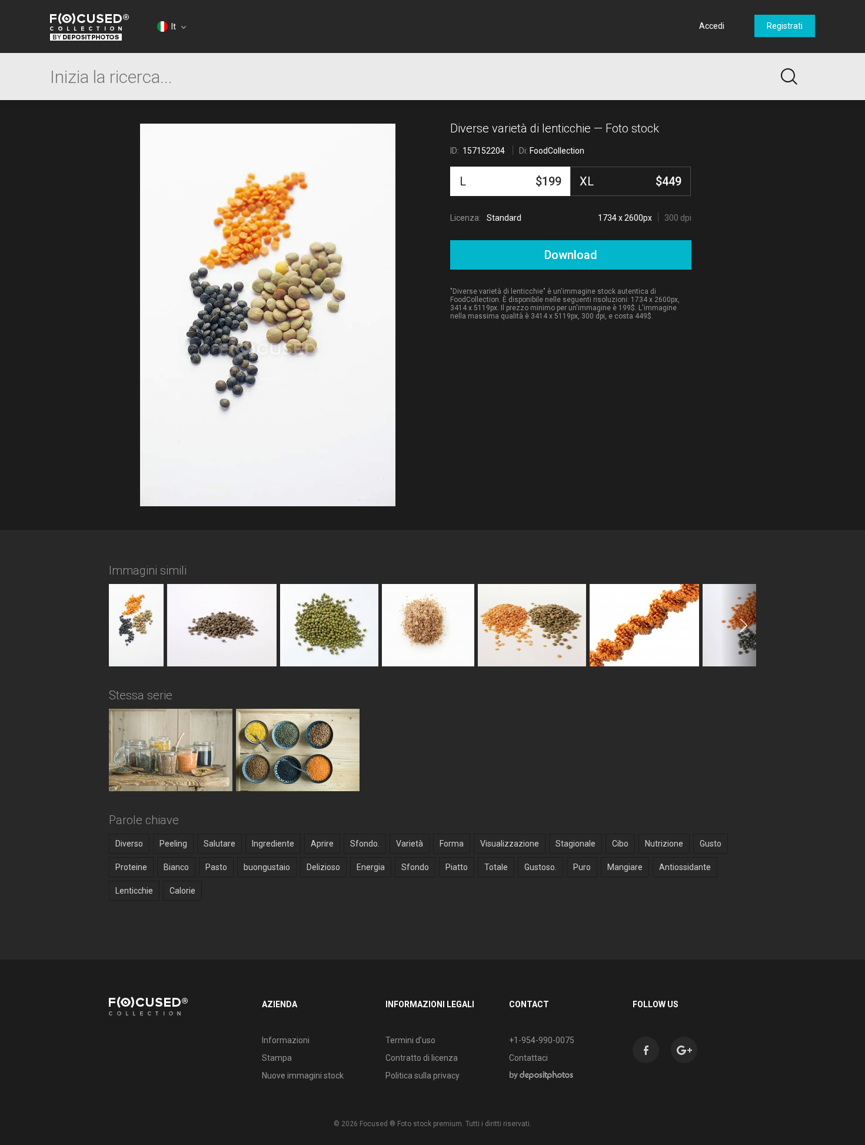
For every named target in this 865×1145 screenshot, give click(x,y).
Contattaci (528, 1058)
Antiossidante (685, 867)
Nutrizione (664, 843)
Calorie (182, 890)
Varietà (409, 843)
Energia (371, 867)
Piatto (456, 867)
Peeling (173, 843)
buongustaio (267, 867)
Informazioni (286, 1040)
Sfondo (415, 867)
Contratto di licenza (421, 1058)
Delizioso (323, 867)
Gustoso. (540, 867)
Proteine (131, 867)
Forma (452, 843)
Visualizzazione (509, 843)
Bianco (176, 867)
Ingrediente (273, 843)
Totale (496, 867)
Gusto (710, 843)
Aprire (322, 843)
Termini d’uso (410, 1040)
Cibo (620, 843)
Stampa (277, 1058)
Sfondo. (365, 843)
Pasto (216, 867)
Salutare (219, 843)
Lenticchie (134, 890)
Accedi (711, 26)
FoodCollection (557, 150)
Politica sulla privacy (422, 1075)
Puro (582, 867)
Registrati (785, 26)
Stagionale (575, 843)
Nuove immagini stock (303, 1075)
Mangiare (625, 867)
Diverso (129, 843)
